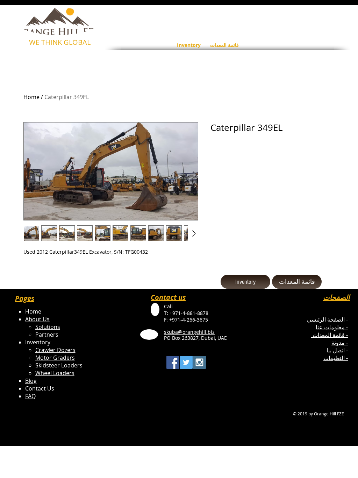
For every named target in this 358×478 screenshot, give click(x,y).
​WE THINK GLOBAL (60, 42)
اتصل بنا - (337, 350)
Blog (31, 381)
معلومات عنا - (332, 327)
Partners (46, 334)
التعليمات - (335, 358)
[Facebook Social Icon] (172, 362)
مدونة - (339, 342)
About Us (37, 319)
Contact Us (39, 388)
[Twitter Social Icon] (186, 362)
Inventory (37, 342)
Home (31, 97)
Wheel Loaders (54, 373)
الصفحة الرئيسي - (327, 319)
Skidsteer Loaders (59, 365)
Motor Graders (55, 357)
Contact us (168, 297)
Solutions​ (47, 327)
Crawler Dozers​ (55, 350)
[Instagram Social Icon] (199, 362)
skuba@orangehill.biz (189, 332)
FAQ (30, 396)
